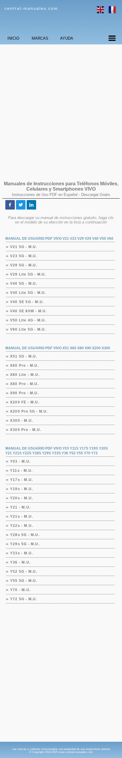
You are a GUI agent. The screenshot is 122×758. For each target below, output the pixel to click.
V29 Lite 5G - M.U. (28, 274)
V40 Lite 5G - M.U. (28, 293)
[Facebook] (10, 205)
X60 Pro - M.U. (24, 365)
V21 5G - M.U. (23, 247)
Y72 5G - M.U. (23, 599)
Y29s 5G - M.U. (25, 544)
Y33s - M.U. (21, 553)
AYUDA (66, 38)
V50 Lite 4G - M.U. (28, 320)
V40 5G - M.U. (23, 283)
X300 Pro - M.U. (25, 430)
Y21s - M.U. (21, 516)
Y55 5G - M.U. (23, 581)
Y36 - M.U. (20, 562)
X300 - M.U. (21, 421)
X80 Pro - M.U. (24, 384)
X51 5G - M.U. (23, 356)
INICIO (13, 38)
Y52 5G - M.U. (23, 571)
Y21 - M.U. (20, 507)
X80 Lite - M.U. (24, 375)
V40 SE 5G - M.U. (27, 302)
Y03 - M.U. (20, 461)
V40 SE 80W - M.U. (28, 311)
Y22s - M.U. (21, 526)
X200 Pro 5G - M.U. (29, 411)
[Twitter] (20, 205)
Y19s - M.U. (21, 489)
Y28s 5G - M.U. (25, 535)
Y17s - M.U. (21, 480)
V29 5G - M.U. (23, 265)
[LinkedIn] (31, 205)
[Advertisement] (61, 110)
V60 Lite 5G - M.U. (28, 329)
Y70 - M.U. (20, 590)
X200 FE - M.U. (24, 402)
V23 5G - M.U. (23, 256)
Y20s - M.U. (21, 498)
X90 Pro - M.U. (24, 393)
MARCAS (40, 38)
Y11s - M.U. (21, 471)
